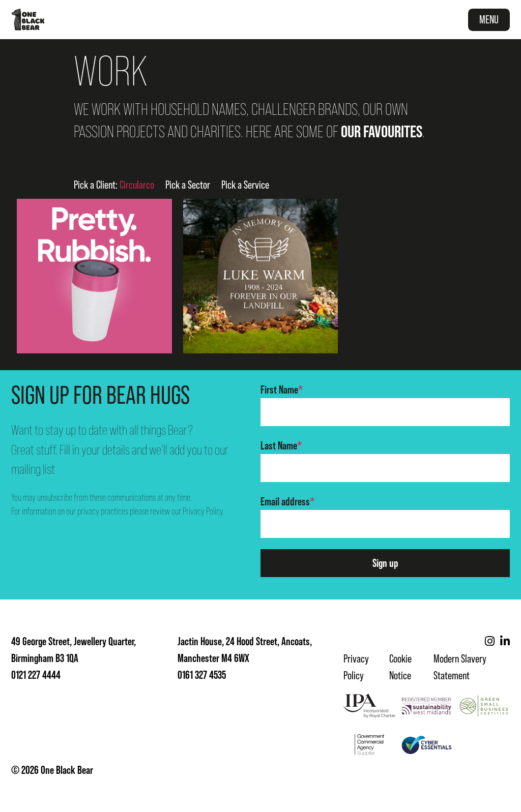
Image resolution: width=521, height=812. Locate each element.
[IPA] (369, 706)
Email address (287, 501)
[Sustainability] (427, 706)
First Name (281, 389)
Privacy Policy (203, 511)
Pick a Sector (187, 184)
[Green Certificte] (484, 706)
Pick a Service (245, 184)
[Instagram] (490, 641)
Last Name (281, 445)
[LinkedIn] (505, 641)
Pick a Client (114, 184)
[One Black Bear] (28, 20)
